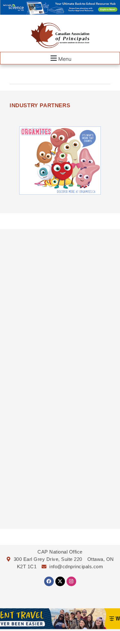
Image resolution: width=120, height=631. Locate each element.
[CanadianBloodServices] (60, 193)
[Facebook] (49, 581)
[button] (60, 58)
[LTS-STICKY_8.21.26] (60, 13)
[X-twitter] (60, 581)
